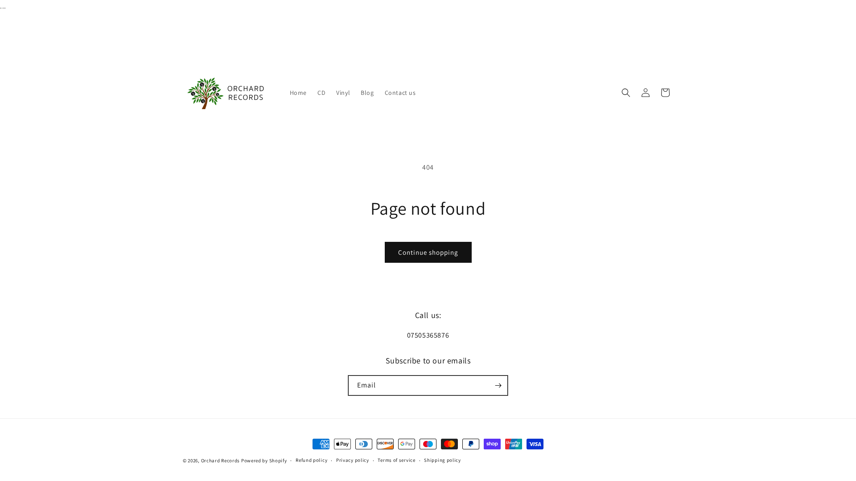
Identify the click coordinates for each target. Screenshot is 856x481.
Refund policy (311, 460)
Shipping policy (442, 460)
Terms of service (396, 460)
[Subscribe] (498, 385)
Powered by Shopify (264, 460)
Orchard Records (220, 460)
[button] (626, 92)
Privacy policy (352, 460)
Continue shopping (428, 252)
